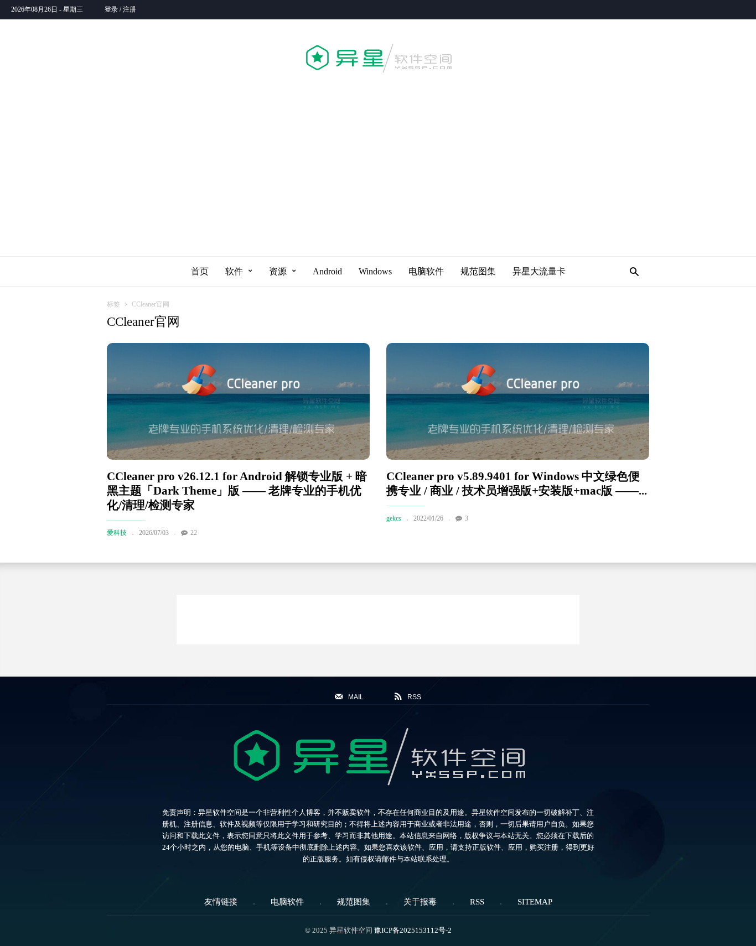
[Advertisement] (378, 162)
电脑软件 (426, 271)
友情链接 (220, 901)
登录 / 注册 (120, 9)
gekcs (393, 518)
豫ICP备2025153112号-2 (413, 930)
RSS (477, 901)
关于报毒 (420, 901)
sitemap (534, 901)
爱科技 (117, 533)
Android (327, 271)
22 (193, 533)
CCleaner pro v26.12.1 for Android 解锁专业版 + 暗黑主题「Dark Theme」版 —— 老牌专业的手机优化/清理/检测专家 (237, 491)
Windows (375, 271)
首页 (200, 271)
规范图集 (478, 271)
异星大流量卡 (539, 271)
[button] (631, 271)
